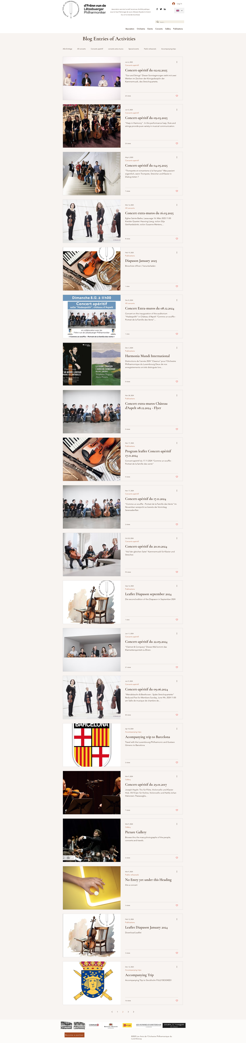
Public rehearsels (150, 49)
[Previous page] (112, 1011)
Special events (134, 49)
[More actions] (177, 62)
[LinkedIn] (164, 9)
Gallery (128, 779)
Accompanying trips (133, 732)
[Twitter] (161, 9)
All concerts (81, 49)
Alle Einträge (67, 49)
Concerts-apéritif (97, 49)
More (163, 49)
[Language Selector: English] (179, 10)
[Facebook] (157, 9)
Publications (130, 256)
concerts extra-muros (115, 49)
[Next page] (133, 1011)
